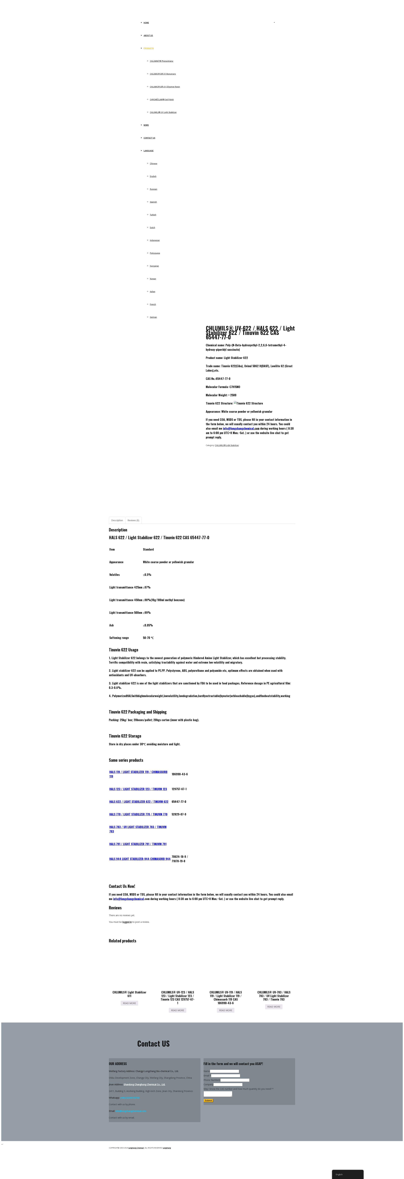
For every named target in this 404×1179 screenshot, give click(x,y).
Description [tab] (117, 520)
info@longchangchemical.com (131, 1110)
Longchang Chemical (136, 1148)
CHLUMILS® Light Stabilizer (227, 445)
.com (241, 428)
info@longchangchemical (128, 899)
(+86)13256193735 (130, 1097)
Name (207, 1071)
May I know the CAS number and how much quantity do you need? (238, 1088)
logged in (127, 921)
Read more (129, 1003)
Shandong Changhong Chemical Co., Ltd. (144, 1084)
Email (207, 1075)
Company (208, 1084)
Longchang (167, 1148)
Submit (208, 1100)
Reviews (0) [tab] (133, 520)
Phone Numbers (212, 1079)
